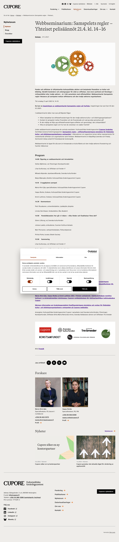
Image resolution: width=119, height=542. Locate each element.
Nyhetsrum (77, 9)
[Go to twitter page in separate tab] (59, 363)
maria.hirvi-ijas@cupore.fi (44, 420)
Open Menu (58, 9)
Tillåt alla (84, 289)
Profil (37, 423)
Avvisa (34, 289)
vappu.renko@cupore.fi (70, 418)
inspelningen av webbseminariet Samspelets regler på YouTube (66, 106)
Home (12, 15)
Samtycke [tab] (33, 257)
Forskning (53, 9)
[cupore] (23, 483)
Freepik (41, 349)
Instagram (67, 4)
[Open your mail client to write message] (64, 363)
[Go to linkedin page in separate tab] (54, 363)
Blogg (7, 30)
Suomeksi (104, 4)
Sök (97, 4)
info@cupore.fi (14, 495)
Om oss (102, 9)
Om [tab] (86, 257)
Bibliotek (89, 4)
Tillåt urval (59, 289)
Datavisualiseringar (90, 9)
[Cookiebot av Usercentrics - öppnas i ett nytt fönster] (89, 251)
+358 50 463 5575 (42, 417)
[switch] (49, 281)
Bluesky (70, 4)
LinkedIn (65, 4)
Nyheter (18, 15)
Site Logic (112, 532)
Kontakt (112, 9)
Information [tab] (59, 257)
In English (112, 4)
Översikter (8, 34)
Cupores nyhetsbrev (79, 4)
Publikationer (66, 9)
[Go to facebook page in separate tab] (49, 363)
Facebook (62, 4)
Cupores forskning (106, 129)
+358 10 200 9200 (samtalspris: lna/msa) (25, 497)
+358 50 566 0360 (69, 415)
